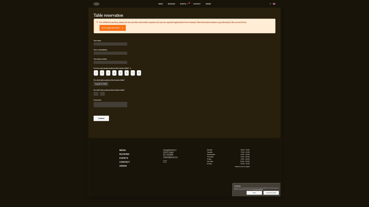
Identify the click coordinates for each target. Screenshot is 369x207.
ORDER (208, 4)
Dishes (165, 162)
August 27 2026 (101, 84)
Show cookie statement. (258, 189)
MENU (160, 4)
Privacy (165, 160)
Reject (254, 192)
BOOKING (171, 4)
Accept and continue (271, 192)
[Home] (96, 4)
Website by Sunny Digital (242, 166)
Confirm (101, 118)
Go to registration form (111, 28)
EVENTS (184, 4)
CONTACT (197, 4)
